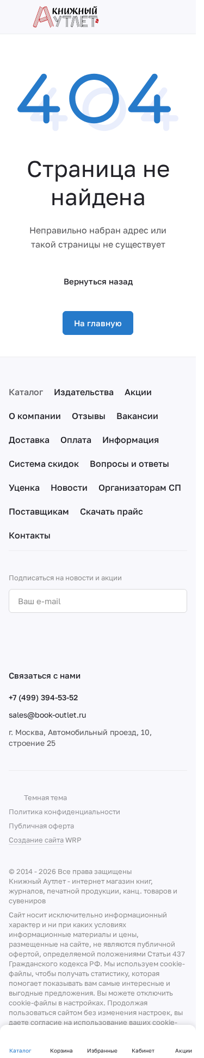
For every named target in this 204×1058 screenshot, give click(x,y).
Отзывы (89, 415)
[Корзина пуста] (181, 16)
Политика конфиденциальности (64, 811)
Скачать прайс (111, 511)
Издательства (84, 392)
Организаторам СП (139, 487)
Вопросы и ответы (129, 463)
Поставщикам (39, 511)
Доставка (29, 439)
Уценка (24, 487)
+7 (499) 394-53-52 (43, 697)
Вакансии (137, 415)
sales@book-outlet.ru (47, 714)
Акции (138, 392)
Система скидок (44, 463)
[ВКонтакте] (15, 641)
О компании (35, 415)
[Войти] (162, 16)
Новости (69, 487)
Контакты (30, 535)
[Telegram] (37, 641)
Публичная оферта (41, 825)
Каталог (26, 392)
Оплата (75, 439)
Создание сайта (36, 839)
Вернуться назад (98, 281)
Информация (130, 439)
